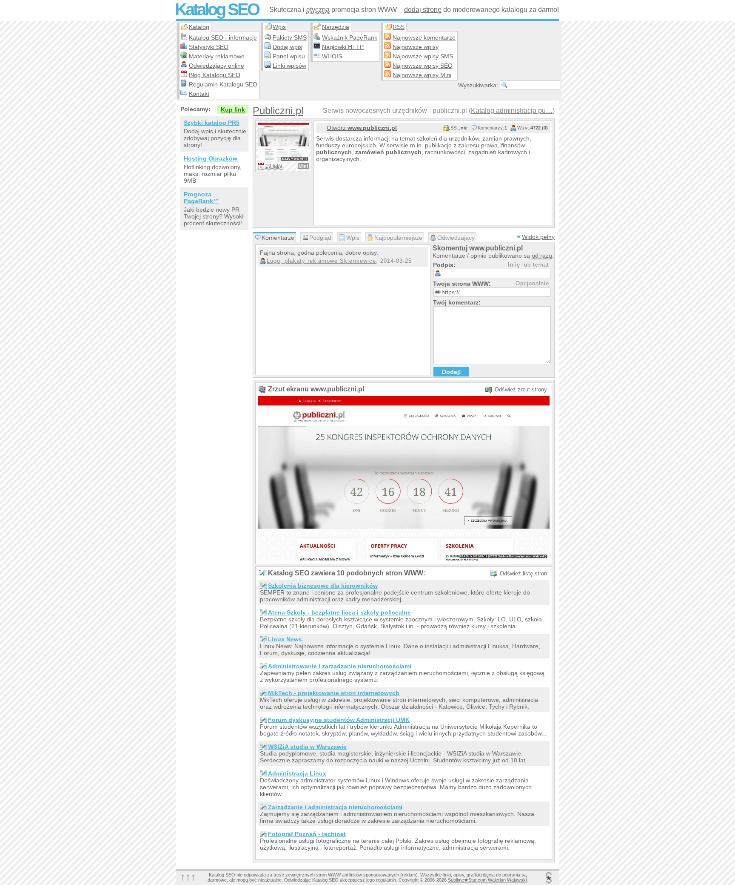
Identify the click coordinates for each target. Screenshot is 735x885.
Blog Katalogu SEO (214, 75)
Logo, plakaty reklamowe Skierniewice (321, 261)
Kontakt (199, 93)
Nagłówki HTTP (343, 46)
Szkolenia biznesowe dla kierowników (323, 585)
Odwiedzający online (216, 65)
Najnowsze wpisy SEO (423, 65)
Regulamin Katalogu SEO (223, 84)
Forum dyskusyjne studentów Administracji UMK (339, 719)
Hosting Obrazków (210, 158)
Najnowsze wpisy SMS (423, 56)
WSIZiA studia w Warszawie (307, 746)
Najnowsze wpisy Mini (422, 75)
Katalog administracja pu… (512, 110)
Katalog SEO (217, 9)
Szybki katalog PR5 (211, 122)
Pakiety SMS (290, 37)
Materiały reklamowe (217, 56)
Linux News (285, 639)
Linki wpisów (289, 65)
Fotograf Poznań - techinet (307, 833)
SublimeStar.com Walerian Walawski (487, 879)
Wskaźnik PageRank (349, 37)
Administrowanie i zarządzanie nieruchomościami (339, 666)
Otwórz (362, 127)
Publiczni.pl (278, 110)
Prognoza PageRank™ (201, 197)
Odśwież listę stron (523, 573)
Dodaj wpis (287, 46)
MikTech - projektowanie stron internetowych (333, 693)
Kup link (233, 109)
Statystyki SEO (208, 46)
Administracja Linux (297, 773)
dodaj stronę (423, 9)
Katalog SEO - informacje (223, 37)
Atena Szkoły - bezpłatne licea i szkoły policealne (339, 612)
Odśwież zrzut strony (521, 389)
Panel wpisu (289, 56)
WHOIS (332, 56)
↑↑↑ (188, 876)
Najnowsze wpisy (416, 46)
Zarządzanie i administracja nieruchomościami (335, 807)
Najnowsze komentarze (424, 37)
